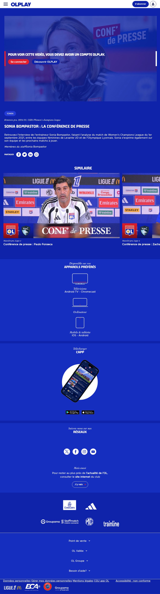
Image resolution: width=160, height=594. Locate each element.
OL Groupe (77, 561)
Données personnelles (16, 581)
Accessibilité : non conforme (133, 581)
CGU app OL (101, 581)
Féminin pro (10, 120)
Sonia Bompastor (36, 146)
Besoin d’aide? (78, 571)
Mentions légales (83, 581)
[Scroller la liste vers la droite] (150, 205)
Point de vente (78, 541)
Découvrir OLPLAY (45, 62)
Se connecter (19, 62)
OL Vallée (78, 551)
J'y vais (79, 484)
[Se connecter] (153, 4)
